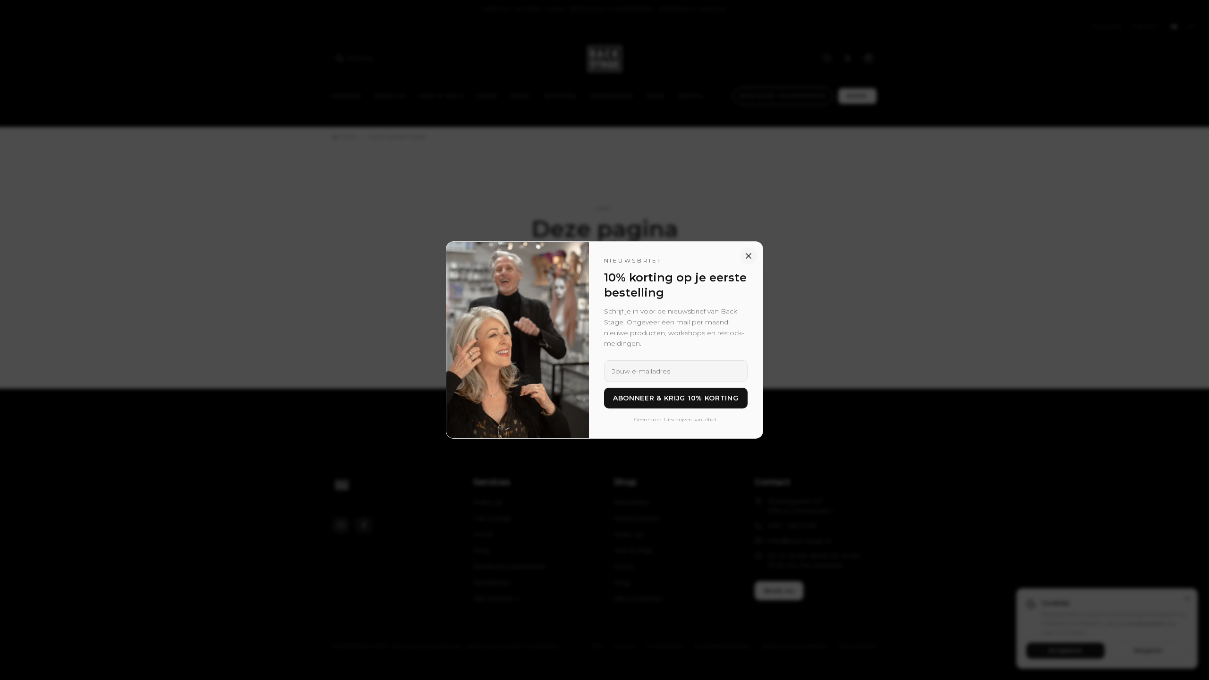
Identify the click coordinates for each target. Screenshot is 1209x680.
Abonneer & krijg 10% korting (676, 398)
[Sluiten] (748, 255)
